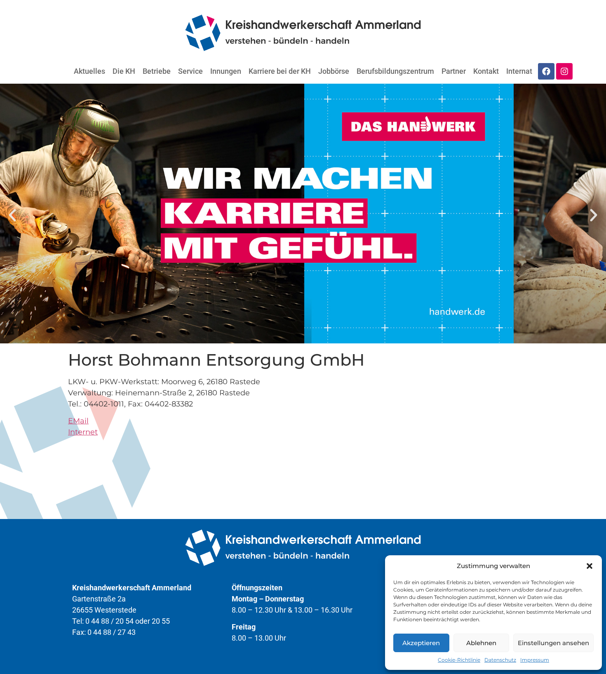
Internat (519, 71)
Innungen (225, 71)
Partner (454, 71)
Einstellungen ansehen (553, 643)
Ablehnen (481, 643)
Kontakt (486, 71)
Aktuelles (89, 71)
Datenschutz (500, 660)
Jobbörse (333, 71)
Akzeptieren (421, 643)
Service (190, 71)
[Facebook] (546, 71)
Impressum (534, 660)
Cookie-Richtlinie (459, 660)
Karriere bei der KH (280, 71)
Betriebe (157, 71)
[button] (589, 566)
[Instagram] (564, 71)
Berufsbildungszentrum (395, 71)
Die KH (124, 71)
